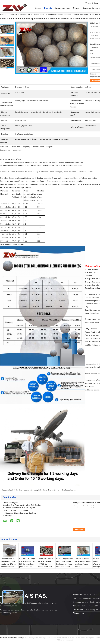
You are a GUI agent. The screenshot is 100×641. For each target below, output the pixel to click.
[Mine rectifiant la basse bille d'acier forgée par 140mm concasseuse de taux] (9, 550)
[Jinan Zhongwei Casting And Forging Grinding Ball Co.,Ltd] (14, 8)
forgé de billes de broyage (67, 490)
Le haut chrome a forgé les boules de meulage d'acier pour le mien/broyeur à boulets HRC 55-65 (82, 565)
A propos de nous (62, 8)
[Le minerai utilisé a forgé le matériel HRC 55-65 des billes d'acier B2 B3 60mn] (46, 550)
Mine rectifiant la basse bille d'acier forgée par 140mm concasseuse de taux (8, 564)
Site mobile (79, 613)
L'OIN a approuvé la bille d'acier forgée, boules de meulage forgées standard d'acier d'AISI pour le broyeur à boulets (64, 565)
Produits (48, 8)
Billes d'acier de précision (47, 490)
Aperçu (38, 8)
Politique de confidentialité (11, 637)
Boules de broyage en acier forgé (25, 490)
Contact (76, 8)
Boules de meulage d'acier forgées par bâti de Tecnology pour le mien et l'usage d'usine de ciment (27, 565)
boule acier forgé (25, 14)
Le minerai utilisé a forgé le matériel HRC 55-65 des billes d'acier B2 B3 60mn (45, 564)
